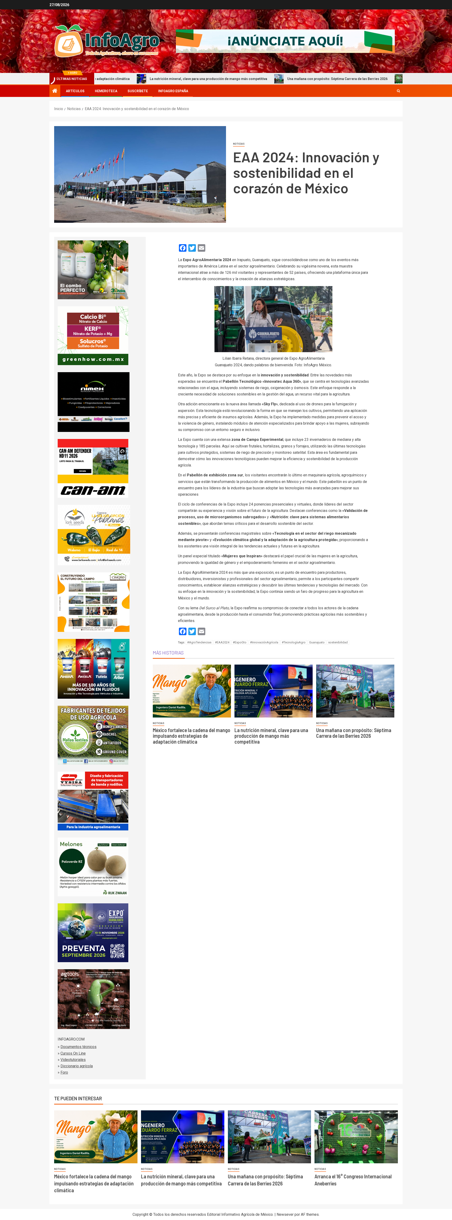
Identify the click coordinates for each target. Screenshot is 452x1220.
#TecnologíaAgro (294, 642)
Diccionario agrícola (77, 1066)
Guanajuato (317, 642)
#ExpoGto (239, 642)
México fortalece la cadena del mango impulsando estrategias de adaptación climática (191, 735)
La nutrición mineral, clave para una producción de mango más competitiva (146, 79)
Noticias (239, 144)
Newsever (285, 1214)
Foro (64, 1072)
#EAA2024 (222, 642)
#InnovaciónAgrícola (264, 642)
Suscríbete (138, 91)
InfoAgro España (173, 91)
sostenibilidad (338, 642)
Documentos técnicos (79, 1047)
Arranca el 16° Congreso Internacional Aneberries (384, 79)
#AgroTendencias (199, 642)
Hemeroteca (106, 91)
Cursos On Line (73, 1053)
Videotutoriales (73, 1059)
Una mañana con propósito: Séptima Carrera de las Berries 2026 (275, 79)
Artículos (75, 91)
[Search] (398, 91)
